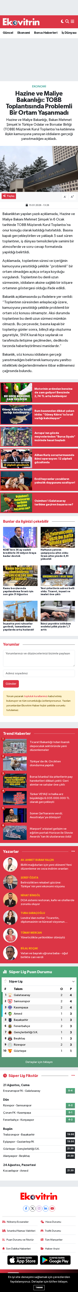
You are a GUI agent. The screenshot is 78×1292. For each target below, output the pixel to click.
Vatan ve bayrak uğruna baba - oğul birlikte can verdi (44, 955)
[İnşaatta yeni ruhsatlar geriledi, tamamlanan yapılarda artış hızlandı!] (20, 610)
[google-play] (55, 1260)
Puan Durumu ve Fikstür (20, 1239)
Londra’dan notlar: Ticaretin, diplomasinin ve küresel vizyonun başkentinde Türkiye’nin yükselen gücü (46, 920)
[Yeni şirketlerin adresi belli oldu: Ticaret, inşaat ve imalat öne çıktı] (58, 575)
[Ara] (67, 21)
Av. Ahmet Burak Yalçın (37, 860)
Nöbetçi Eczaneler (18, 1222)
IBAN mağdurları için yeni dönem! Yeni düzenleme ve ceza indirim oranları (46, 866)
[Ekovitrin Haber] (21, 21)
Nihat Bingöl (30, 895)
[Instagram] (39, 1209)
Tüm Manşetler (54, 1239)
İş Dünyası (69, 32)
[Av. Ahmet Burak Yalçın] (10, 864)
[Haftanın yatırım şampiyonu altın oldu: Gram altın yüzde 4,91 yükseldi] (58, 537)
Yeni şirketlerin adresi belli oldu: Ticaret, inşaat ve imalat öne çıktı (57, 591)
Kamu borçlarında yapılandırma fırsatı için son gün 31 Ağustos (18, 591)
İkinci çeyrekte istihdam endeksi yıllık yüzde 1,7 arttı (56, 626)
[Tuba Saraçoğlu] (10, 917)
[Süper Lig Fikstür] (73, 1075)
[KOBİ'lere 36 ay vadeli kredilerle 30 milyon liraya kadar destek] (20, 537)
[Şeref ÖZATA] (10, 882)
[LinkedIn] (46, 1209)
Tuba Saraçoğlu (33, 913)
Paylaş (11, 196)
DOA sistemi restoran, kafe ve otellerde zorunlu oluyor (47, 902)
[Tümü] (73, 851)
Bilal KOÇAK (29, 948)
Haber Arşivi (52, 1248)
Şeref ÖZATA (29, 877)
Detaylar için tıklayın (39, 1062)
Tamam (39, 1288)
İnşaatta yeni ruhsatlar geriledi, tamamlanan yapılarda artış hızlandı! (18, 626)
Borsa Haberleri (45, 32)
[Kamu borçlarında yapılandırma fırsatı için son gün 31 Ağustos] (20, 575)
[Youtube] (52, 1209)
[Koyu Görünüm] (62, 21)
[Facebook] (26, 1209)
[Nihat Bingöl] (10, 899)
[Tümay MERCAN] (10, 935)
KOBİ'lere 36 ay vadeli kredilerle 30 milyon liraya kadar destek (19, 553)
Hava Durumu (53, 1222)
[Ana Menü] (72, 21)
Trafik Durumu (53, 1230)
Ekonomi (23, 32)
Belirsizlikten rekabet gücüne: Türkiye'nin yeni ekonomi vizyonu (43, 884)
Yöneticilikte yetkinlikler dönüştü (43, 937)
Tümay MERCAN (31, 932)
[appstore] (23, 1260)
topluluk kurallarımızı (36, 696)
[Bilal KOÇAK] (10, 952)
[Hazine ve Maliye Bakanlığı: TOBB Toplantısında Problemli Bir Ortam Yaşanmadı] (39, 169)
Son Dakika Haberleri (18, 1248)
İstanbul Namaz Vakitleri (21, 1230)
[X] (33, 1209)
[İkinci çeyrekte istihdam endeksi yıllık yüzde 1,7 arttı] (58, 610)
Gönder (11, 683)
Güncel (8, 32)
